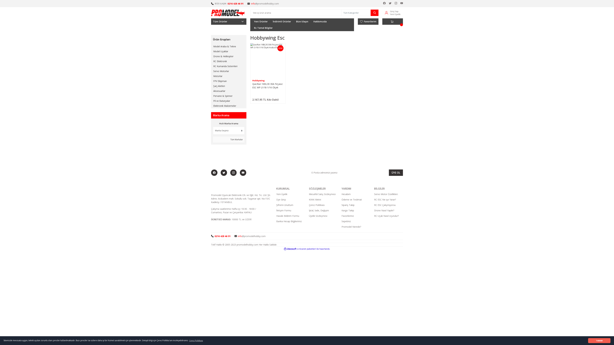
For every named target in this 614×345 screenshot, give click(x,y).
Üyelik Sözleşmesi (318, 215)
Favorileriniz (348, 215)
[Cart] (392, 21)
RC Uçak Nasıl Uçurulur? (386, 215)
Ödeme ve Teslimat (352, 199)
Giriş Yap (394, 11)
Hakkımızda (320, 21)
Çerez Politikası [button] (196, 340)
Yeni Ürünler (261, 21)
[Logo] (228, 12)
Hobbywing (258, 80)
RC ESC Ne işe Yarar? (385, 199)
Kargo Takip (348, 210)
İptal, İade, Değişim (319, 210)
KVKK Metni (315, 199)
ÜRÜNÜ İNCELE (268, 100)
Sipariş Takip (348, 205)
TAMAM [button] (599, 340)
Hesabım (346, 194)
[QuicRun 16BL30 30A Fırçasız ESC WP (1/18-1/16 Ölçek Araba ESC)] (267, 60)
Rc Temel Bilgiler (263, 27)
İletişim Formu (283, 210)
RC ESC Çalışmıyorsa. (385, 205)
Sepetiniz (346, 221)
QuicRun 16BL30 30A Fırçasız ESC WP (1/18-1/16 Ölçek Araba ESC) (267, 85)
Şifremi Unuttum (284, 205)
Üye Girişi (281, 199)
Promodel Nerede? (351, 226)
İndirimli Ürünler (282, 21)
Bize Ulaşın (302, 21)
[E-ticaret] (306, 248)
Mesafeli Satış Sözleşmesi (322, 194)
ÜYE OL (396, 172)
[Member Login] (386, 12)
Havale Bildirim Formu (287, 215)
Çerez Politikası (317, 205)
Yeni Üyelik (395, 14)
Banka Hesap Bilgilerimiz (289, 221)
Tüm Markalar (236, 139)
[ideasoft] (290, 248)
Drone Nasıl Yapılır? (384, 210)
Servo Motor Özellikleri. (386, 194)
